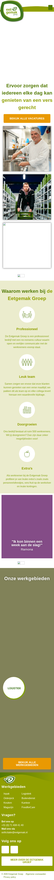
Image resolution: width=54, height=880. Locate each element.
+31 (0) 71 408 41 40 (13, 825)
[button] (50, 7)
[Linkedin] (5, 849)
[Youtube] (14, 849)
